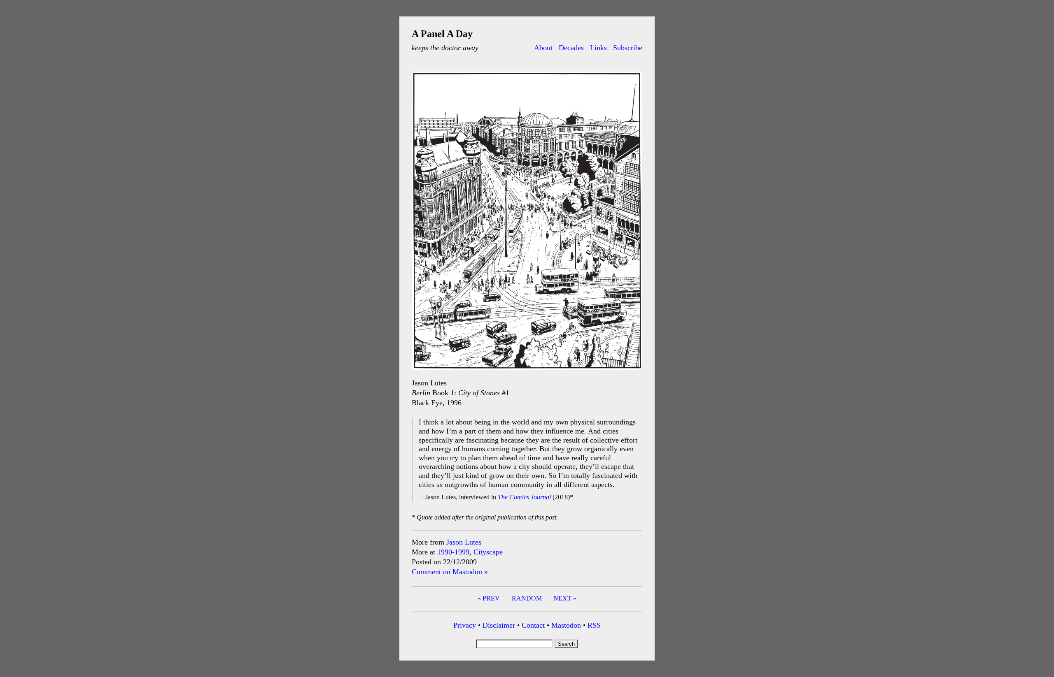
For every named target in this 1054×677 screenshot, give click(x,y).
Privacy (464, 625)
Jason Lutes (463, 542)
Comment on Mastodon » (450, 572)
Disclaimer (499, 625)
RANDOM (527, 598)
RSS (594, 625)
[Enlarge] (631, 82)
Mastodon (566, 625)
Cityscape (488, 552)
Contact (533, 625)
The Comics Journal (524, 497)
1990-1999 (453, 552)
